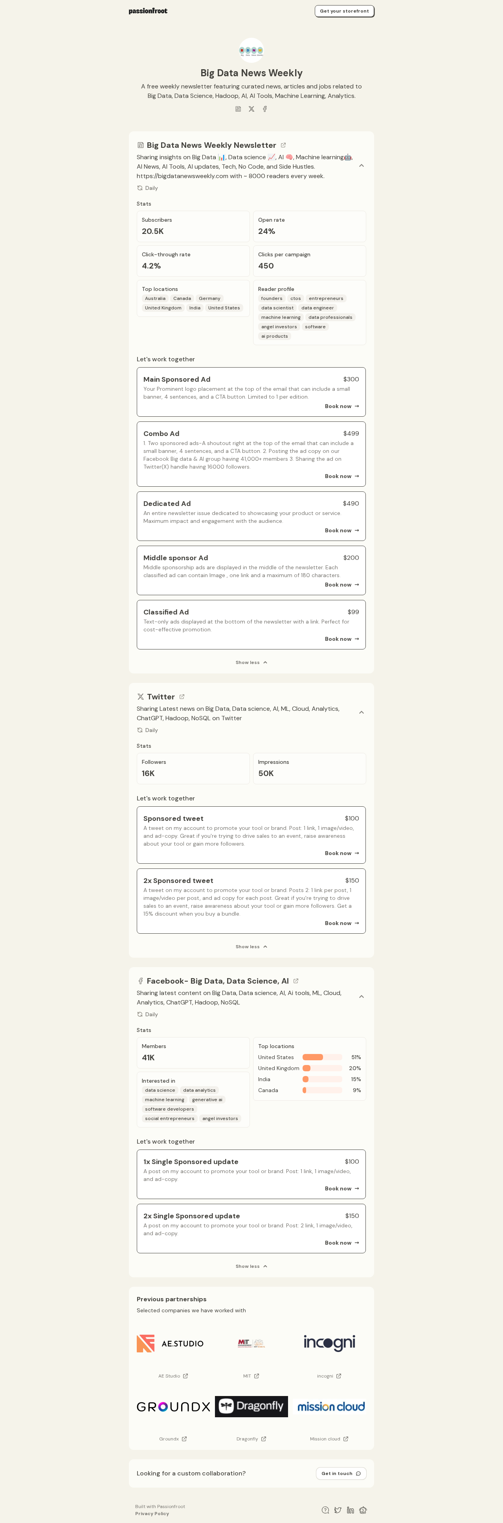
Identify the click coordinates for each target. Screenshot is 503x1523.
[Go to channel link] (283, 145)
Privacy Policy (152, 1513)
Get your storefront (344, 11)
